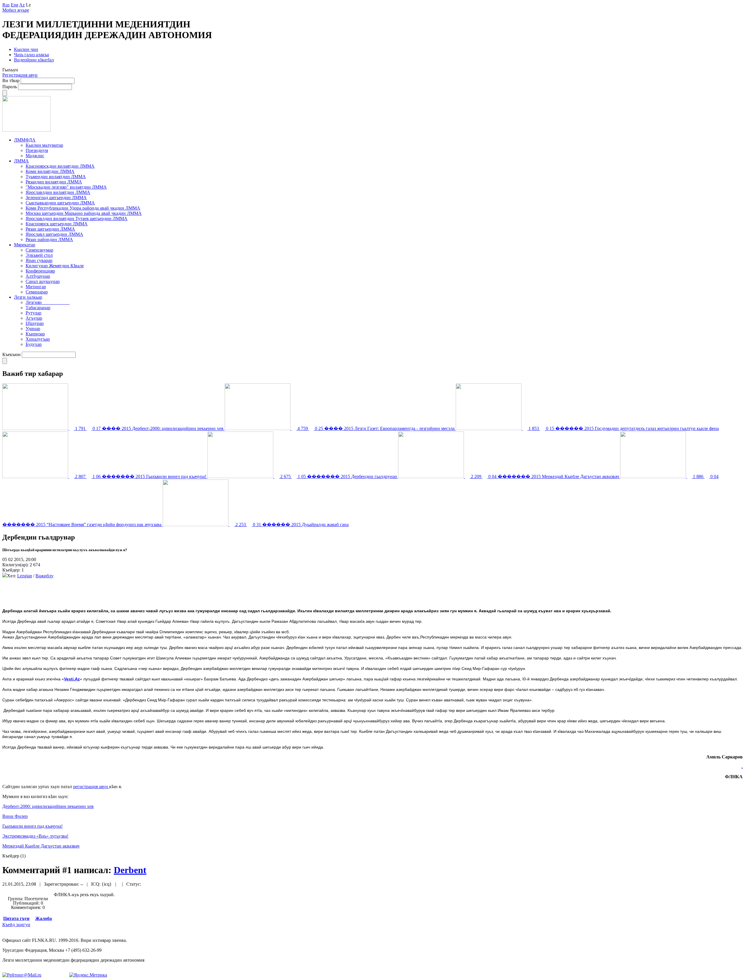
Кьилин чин (26, 49)
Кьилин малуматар (44, 145)
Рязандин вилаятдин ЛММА (54, 181)
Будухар (34, 344)
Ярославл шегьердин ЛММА (54, 234)
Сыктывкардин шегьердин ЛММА (60, 202)
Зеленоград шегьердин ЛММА (56, 197)
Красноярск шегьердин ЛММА (57, 223)
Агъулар (34, 318)
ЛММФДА (25, 139)
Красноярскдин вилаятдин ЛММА (60, 166)
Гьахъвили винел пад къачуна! (32, 826)
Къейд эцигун (16, 924)
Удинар (33, 328)
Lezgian (24, 575)
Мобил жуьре (15, 10)
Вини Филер (15, 816)
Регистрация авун (20, 74)
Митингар (36, 286)
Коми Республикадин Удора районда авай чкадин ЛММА (83, 208)
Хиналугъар (38, 339)
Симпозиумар (39, 249)
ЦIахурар (35, 323)
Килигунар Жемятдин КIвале (55, 265)
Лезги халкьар (28, 297)
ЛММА (21, 160)
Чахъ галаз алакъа (31, 54)
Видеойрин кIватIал (34, 59)
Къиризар (35, 333)
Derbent (130, 870)
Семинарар (37, 291)
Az (22, 4)
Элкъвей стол (39, 255)
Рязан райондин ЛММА (49, 239)
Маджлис (35, 155)
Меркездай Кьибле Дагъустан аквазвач (40, 845)
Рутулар (33, 312)
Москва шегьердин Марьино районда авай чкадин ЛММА (84, 213)
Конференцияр (40, 270)
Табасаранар (38, 307)
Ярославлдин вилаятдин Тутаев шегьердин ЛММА (76, 218)
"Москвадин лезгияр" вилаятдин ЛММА (66, 187)
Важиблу (45, 575)
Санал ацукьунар (43, 281)
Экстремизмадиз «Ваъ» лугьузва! (35, 836)
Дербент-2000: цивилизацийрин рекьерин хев (48, 806)
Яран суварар (39, 260)
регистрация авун (91, 786)
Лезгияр (48, 302)
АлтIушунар (38, 276)
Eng (14, 4)
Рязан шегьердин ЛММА (50, 229)
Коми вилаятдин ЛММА (50, 171)
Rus (6, 4)
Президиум (37, 150)
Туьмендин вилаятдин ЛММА (56, 176)
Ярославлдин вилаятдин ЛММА (58, 192)
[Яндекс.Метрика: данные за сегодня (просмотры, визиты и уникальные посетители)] (88, 975)
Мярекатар (24, 244)
